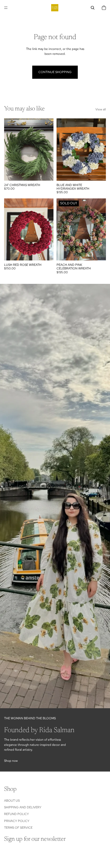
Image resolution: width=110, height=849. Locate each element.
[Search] (92, 7)
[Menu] (6, 8)
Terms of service (18, 828)
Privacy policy (16, 821)
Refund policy (16, 814)
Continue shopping (55, 72)
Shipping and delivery (22, 807)
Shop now (11, 761)
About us (12, 801)
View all (100, 109)
